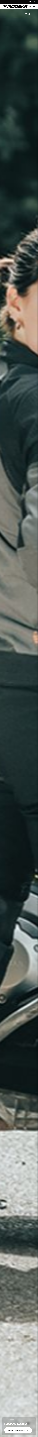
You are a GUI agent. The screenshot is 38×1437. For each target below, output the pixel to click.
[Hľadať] (30, 6)
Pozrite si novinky (17, 1430)
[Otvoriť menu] (34, 6)
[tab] (33, 1409)
